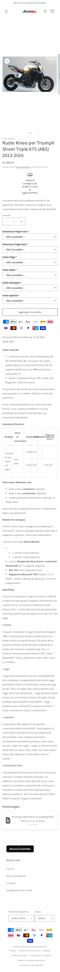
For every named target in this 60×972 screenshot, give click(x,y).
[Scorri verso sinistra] (23, 132)
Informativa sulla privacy (29, 950)
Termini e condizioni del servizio (31, 960)
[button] (6, 11)
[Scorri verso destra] (37, 132)
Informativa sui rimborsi (40, 955)
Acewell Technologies (28, 946)
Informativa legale (20, 955)
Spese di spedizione (22, 167)
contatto (11, 883)
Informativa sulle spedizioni (32, 965)
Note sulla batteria (16, 876)
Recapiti (46, 950)
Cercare (10, 868)
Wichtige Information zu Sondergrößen (33, 816)
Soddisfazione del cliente (19, 890)
